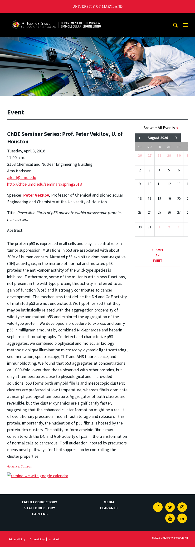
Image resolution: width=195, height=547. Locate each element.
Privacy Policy (17, 539)
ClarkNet (109, 507)
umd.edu (54, 539)
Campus (26, 466)
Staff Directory (39, 507)
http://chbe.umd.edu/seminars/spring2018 (44, 184)
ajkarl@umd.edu (21, 177)
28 (159, 155)
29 (169, 155)
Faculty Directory (39, 502)
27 (149, 155)
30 (179, 155)
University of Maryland (98, 6)
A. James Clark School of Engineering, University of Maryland (56, 17)
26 (140, 155)
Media (109, 502)
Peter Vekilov (36, 195)
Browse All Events (159, 127)
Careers (40, 513)
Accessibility (37, 539)
